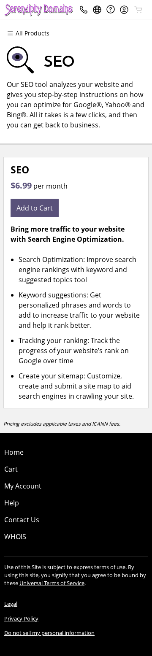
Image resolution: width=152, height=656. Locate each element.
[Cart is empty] (138, 9)
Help (11, 503)
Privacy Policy (21, 618)
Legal (10, 603)
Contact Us (21, 519)
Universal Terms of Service (51, 583)
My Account (22, 486)
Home (14, 452)
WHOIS (15, 536)
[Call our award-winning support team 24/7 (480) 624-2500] (110, 9)
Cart (11, 469)
